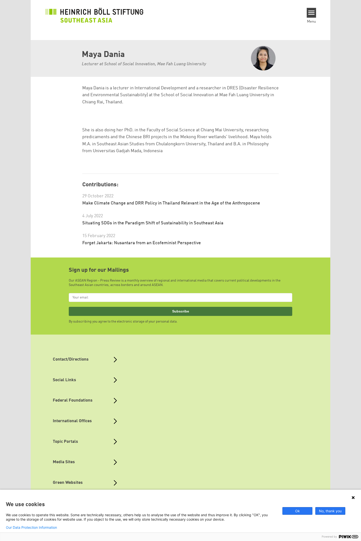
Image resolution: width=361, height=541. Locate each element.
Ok (297, 511)
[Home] (94, 15)
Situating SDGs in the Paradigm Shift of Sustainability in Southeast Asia (152, 223)
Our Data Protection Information (31, 527)
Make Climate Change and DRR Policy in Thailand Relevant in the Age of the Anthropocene (171, 203)
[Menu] (311, 13)
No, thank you (330, 511)
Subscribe (180, 311)
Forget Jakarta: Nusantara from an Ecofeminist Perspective (141, 243)
